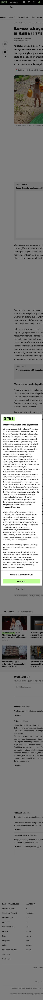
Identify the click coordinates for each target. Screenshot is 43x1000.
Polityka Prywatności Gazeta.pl (14, 504)
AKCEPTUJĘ (21, 581)
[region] (21, 500)
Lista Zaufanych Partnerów (13, 567)
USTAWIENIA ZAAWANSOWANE (21, 575)
